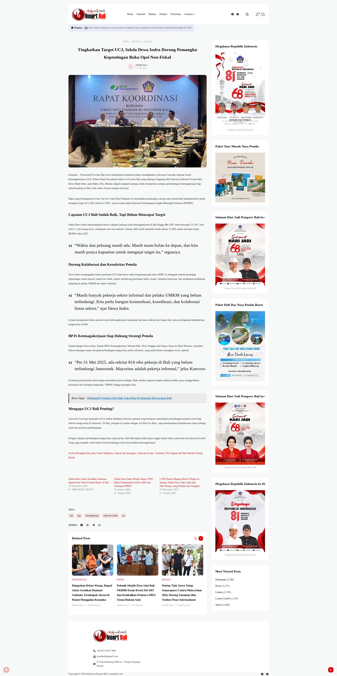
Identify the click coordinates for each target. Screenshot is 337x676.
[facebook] (232, 14)
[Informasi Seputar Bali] (89, 14)
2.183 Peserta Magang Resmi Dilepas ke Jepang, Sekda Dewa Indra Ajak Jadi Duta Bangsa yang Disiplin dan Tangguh (180, 482)
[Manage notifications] (6, 669)
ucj (123, 515)
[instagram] (237, 14)
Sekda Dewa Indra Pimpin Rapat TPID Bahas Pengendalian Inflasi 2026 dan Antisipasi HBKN (133, 482)
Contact (219, 592)
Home (126, 41)
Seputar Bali (79, 579)
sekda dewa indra (110, 515)
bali (71, 515)
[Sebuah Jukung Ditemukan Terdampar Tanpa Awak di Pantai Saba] (86, 27)
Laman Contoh (222, 598)
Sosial (148, 41)
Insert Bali (141, 65)
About (218, 605)
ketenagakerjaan (92, 515)
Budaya (136, 41)
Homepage (220, 579)
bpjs (79, 515)
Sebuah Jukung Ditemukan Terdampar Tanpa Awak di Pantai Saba (122, 27)
